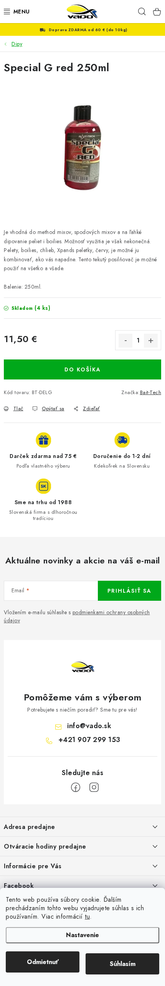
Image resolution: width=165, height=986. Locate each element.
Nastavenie (82, 935)
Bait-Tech (151, 392)
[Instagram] (94, 787)
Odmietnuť (43, 962)
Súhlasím (122, 963)
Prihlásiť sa (129, 591)
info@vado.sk (89, 726)
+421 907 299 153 (89, 740)
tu (87, 916)
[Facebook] (75, 787)
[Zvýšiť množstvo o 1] (151, 341)
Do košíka (82, 369)
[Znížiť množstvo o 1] (125, 341)
